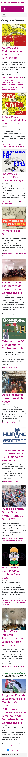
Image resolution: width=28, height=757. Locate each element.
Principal (21, 77)
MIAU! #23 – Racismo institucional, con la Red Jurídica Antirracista (13, 638)
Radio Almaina (11, 84)
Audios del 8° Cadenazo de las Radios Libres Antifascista (12, 52)
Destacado (6, 77)
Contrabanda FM (12, 2)
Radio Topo (19, 88)
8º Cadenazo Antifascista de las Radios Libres (14, 120)
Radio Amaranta (20, 84)
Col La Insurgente (15, 81)
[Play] (4, 9)
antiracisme (23, 666)
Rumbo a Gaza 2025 (10, 601)
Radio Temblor (11, 88)
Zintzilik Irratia (14, 89)
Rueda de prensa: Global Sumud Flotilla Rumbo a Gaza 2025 (13, 514)
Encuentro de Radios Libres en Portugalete (14, 422)
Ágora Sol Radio (6, 81)
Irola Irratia (14, 82)
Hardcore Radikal (16, 9)
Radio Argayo (5, 86)
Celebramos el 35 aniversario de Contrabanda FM (13, 344)
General (11, 77)
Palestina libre (15, 746)
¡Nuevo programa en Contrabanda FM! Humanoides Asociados (13, 455)
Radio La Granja (13, 86)
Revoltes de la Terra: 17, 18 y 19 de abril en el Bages (13, 177)
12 (17, 750)
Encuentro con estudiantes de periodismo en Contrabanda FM (12, 287)
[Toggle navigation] (4, 15)
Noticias (16, 77)
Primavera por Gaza (11, 232)
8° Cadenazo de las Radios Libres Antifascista (14, 79)
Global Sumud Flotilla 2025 (14, 540)
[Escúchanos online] (22, 9)
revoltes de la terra (7, 203)
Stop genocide (6, 604)
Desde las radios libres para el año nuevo (13, 398)
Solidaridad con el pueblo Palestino (15, 602)
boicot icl (22, 202)
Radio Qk (20, 86)
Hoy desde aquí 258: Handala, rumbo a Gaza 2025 (12, 572)
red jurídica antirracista (8, 668)
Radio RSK (4, 88)
